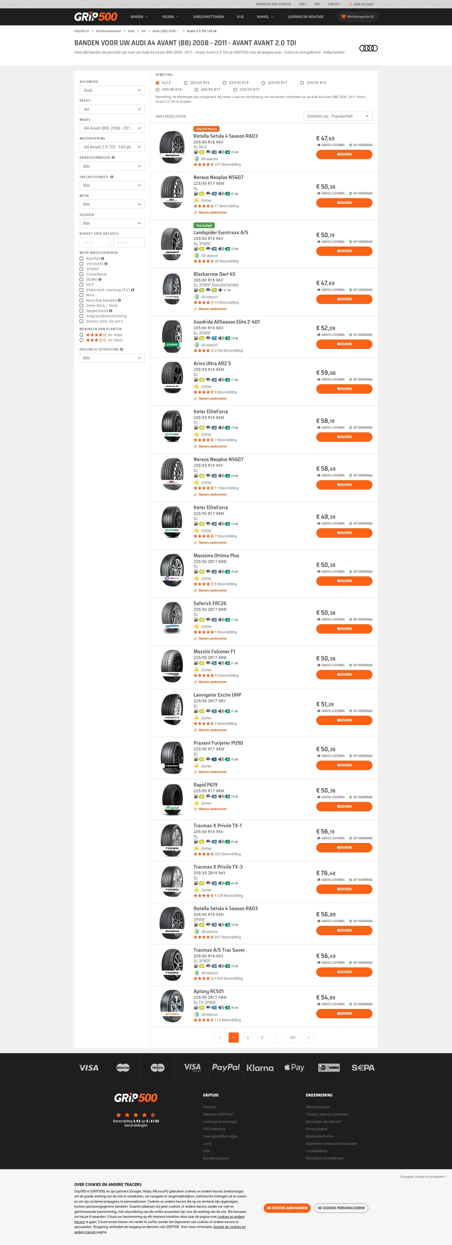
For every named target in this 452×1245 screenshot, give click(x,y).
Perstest (210, 1106)
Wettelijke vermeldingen (325, 1158)
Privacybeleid (316, 1128)
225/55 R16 (316, 82)
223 (292, 1037)
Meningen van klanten (273, 4)
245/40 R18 (172, 89)
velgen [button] (168, 17)
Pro (317, 4)
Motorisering (92, 138)
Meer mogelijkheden (99, 253)
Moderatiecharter (320, 1136)
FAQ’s (302, 4)
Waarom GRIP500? (218, 1114)
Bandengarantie (216, 1158)
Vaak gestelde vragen (220, 1136)
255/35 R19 (249, 89)
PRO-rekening (214, 1128)
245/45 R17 (211, 89)
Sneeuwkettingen (208, 17)
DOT (90, 284)
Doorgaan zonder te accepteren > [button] (423, 1176)
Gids (206, 1150)
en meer (115, 335)
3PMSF (92, 269)
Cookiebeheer (317, 1150)
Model (85, 120)
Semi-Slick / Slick (102, 305)
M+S (90, 295)
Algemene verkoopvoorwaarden (331, 1143)
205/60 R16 (200, 82)
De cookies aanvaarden (287, 1208)
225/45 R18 (239, 82)
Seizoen (87, 215)
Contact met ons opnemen (327, 1114)
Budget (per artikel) (99, 234)
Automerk (89, 82)
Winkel (263, 17)
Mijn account (363, 4)
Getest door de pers (104, 321)
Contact (334, 4)
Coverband (96, 274)
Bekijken (344, 154)
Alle (166, 82)
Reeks (85, 100)
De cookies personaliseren (341, 1208)
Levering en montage (306, 17)
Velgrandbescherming (106, 316)
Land (207, 1143)
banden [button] (137, 17)
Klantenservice (318, 1106)
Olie (240, 17)
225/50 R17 (277, 82)
